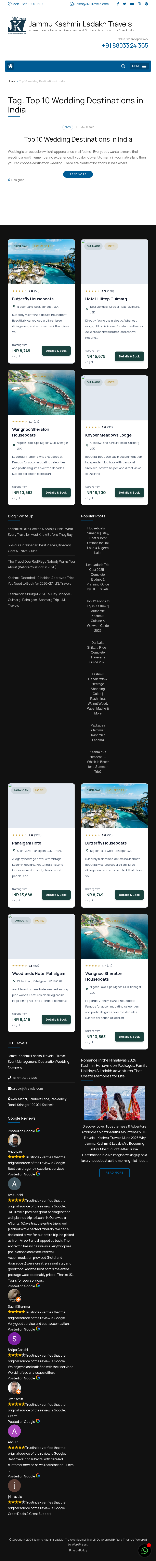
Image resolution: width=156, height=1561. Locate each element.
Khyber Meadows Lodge (108, 435)
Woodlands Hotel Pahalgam (38, 973)
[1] (144, 1552)
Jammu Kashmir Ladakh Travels (80, 24)
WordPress (79, 1544)
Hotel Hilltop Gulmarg (106, 299)
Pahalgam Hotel (27, 843)
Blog (68, 127)
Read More (78, 174)
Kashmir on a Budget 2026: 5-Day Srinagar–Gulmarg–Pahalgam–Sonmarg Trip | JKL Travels (40, 600)
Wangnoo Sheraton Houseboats (30, 432)
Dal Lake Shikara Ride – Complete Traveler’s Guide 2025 (98, 652)
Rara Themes (125, 1539)
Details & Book (56, 351)
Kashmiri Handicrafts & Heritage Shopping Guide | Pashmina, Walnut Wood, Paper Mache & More (98, 693)
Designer (17, 180)
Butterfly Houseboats (33, 299)
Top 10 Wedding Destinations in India (78, 139)
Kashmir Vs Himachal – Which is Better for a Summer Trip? (98, 761)
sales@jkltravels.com (27, 1088)
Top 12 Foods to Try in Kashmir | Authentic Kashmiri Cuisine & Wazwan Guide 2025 (97, 616)
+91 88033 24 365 (24, 1078)
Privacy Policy (78, 1550)
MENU (136, 66)
